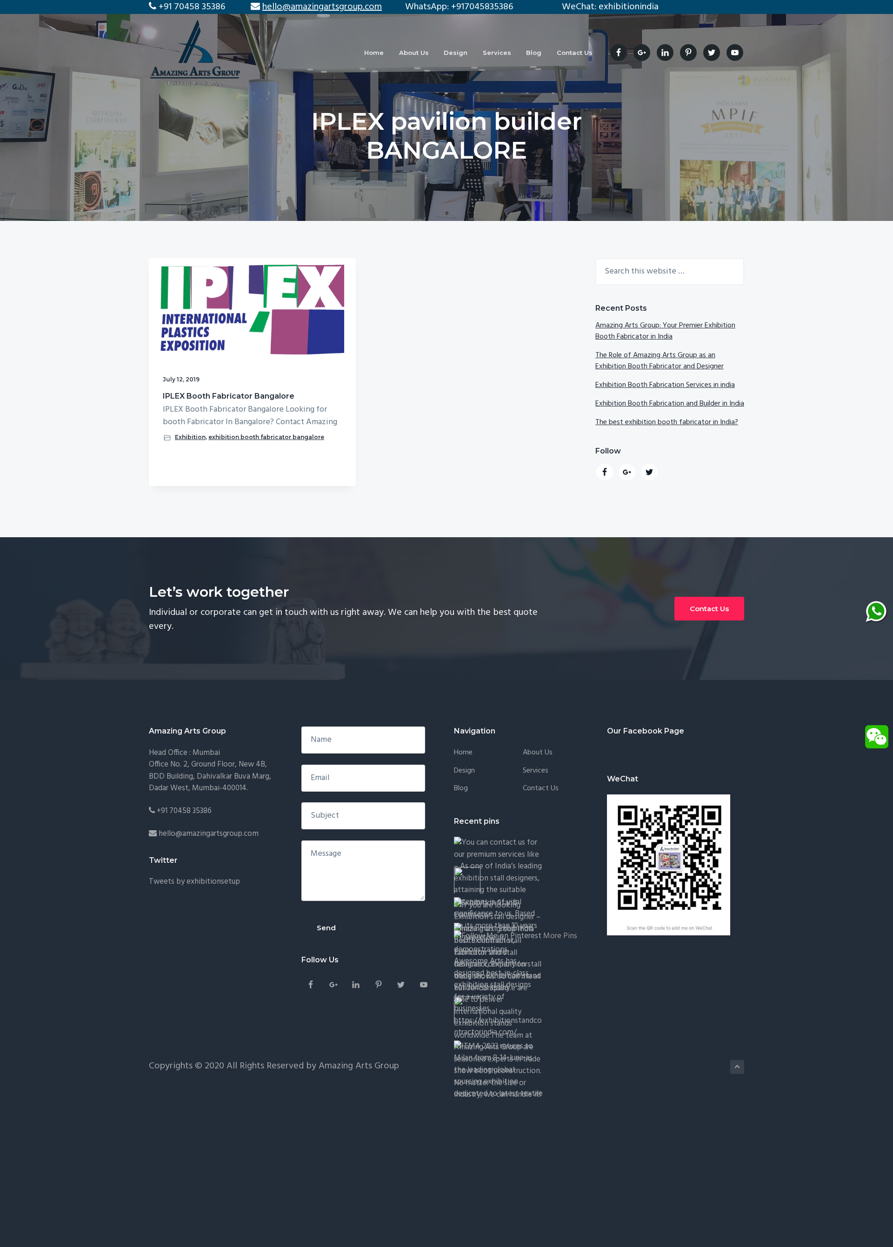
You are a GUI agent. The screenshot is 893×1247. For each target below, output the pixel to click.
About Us (538, 753)
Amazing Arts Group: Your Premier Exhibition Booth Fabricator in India (665, 331)
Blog (461, 788)
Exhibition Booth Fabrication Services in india (665, 385)
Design (464, 771)
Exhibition (190, 436)
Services (535, 771)
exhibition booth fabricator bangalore (266, 436)
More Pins (560, 935)
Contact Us (709, 608)
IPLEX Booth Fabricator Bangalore (228, 396)
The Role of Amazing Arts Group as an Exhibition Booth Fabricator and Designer (659, 361)
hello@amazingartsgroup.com (209, 833)
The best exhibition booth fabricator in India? (666, 422)
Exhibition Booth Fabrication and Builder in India (669, 404)
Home (463, 753)
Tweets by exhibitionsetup (194, 881)
